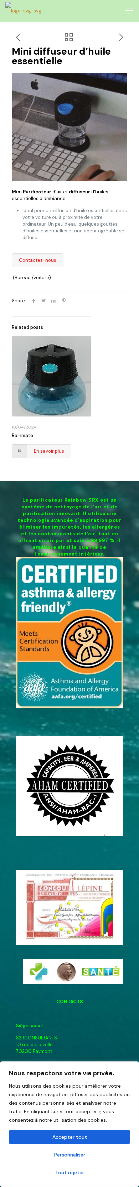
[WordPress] (23, 11)
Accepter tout (69, 1137)
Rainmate (22, 435)
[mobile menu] (129, 11)
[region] (69, 1124)
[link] (69, 632)
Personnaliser (69, 1155)
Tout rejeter (69, 1172)
